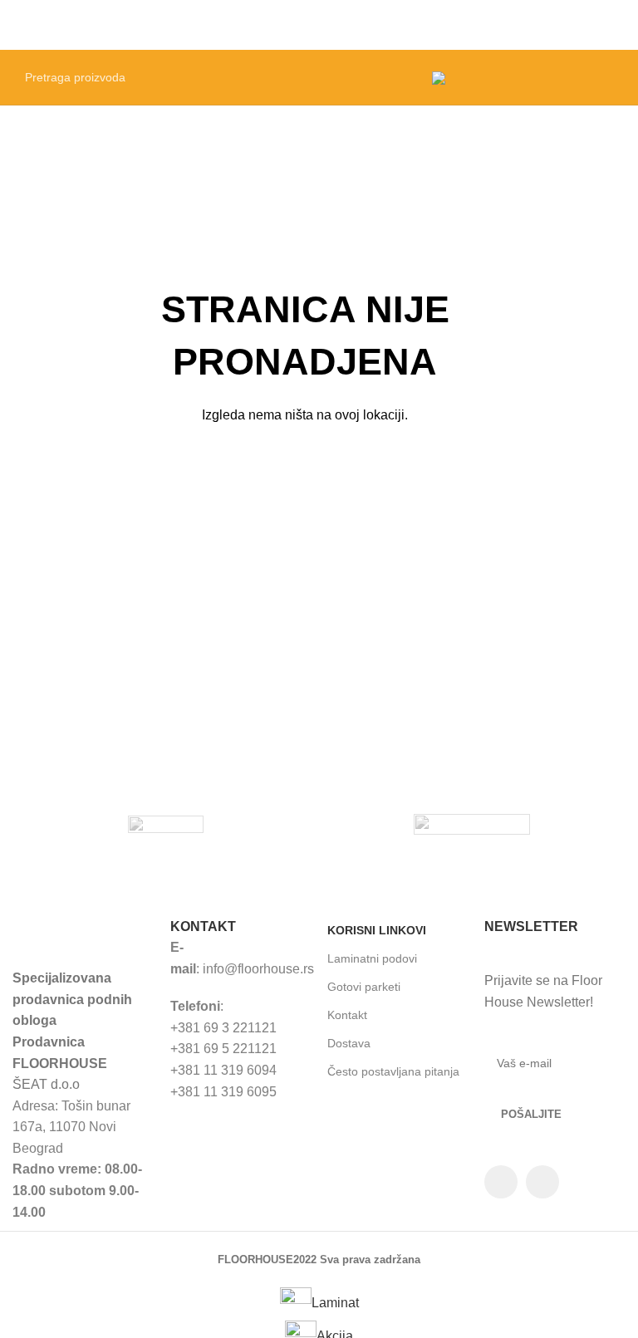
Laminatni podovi (372, 958)
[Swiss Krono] (472, 824)
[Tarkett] (165, 824)
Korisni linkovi (376, 930)
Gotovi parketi (363, 986)
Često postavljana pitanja (393, 1071)
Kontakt (347, 1015)
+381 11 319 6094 (223, 1070)
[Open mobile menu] (619, 25)
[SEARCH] (397, 77)
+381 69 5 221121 (223, 1048)
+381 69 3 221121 (223, 1028)
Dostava (349, 1043)
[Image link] (82, 932)
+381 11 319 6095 (223, 1092)
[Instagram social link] (542, 1181)
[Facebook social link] (501, 1181)
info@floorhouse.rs (258, 969)
